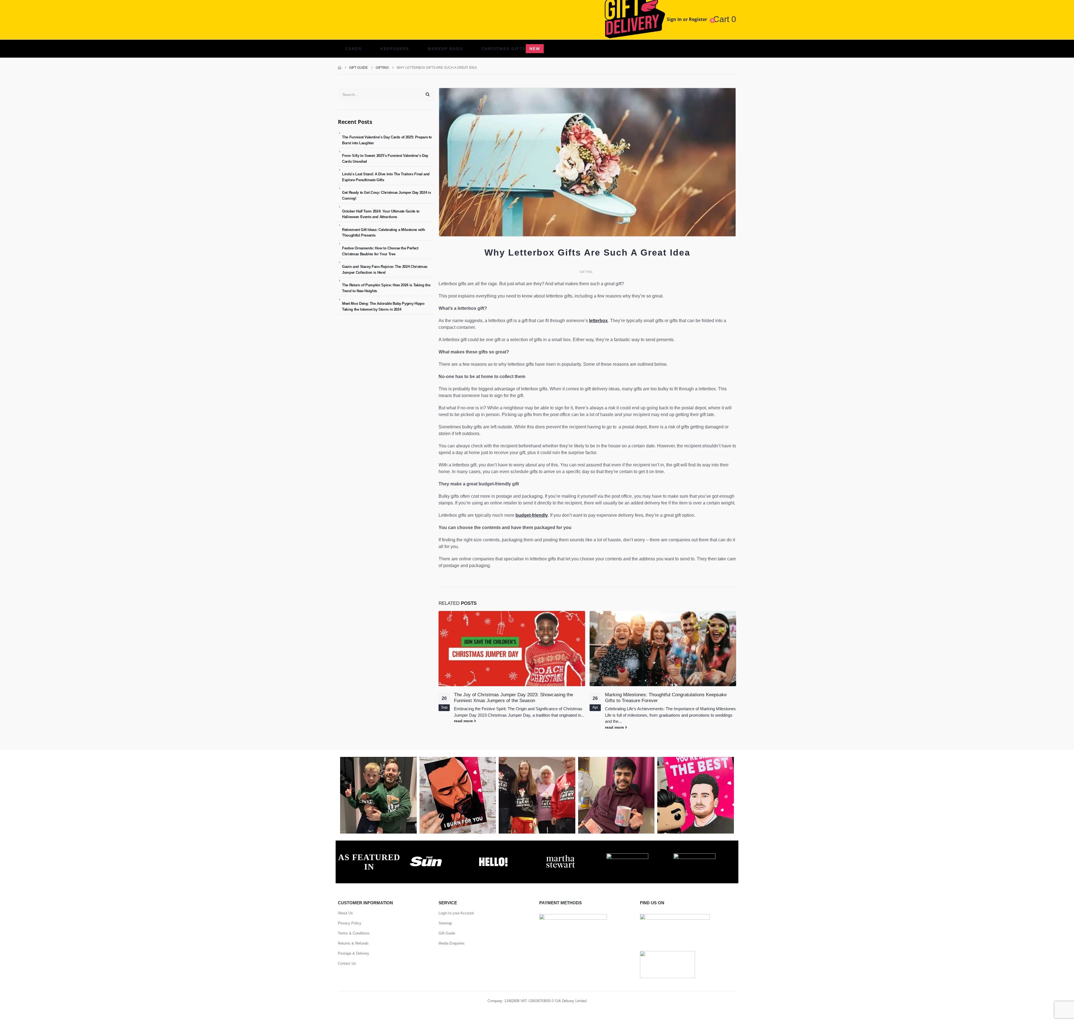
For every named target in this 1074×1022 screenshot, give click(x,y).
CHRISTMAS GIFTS (510, 48)
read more (464, 721)
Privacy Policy (349, 923)
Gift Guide (447, 933)
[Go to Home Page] (339, 68)
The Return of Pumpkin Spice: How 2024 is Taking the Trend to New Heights (386, 288)
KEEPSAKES (394, 48)
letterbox (598, 320)
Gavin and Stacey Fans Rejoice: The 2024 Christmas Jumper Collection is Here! (384, 270)
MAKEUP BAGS (445, 48)
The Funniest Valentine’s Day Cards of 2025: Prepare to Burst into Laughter (387, 140)
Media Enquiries (452, 943)
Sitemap (445, 923)
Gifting (586, 271)
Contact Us (347, 963)
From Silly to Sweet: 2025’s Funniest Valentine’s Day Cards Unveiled (385, 159)
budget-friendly (531, 515)
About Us (345, 913)
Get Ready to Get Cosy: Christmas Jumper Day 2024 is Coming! (386, 195)
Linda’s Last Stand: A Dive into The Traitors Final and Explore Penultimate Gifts (386, 177)
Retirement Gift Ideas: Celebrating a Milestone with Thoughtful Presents (383, 233)
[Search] (427, 95)
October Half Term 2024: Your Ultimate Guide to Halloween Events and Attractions (381, 214)
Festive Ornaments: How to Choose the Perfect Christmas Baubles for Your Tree (380, 251)
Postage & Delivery (353, 953)
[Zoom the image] (426, 856)
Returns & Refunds (353, 943)
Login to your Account (456, 913)
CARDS (353, 48)
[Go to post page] (512, 648)
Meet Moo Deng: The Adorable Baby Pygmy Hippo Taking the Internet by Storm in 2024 (383, 306)
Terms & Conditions (354, 933)
